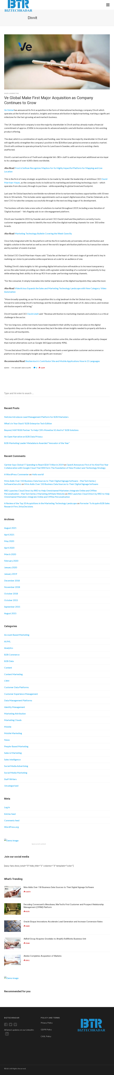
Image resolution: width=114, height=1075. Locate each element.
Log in (7, 807)
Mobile (7, 726)
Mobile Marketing (13, 733)
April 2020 (9, 547)
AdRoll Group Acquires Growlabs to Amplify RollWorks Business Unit (55, 939)
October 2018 (11, 593)
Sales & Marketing (11, 93)
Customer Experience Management (21, 694)
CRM (6, 680)
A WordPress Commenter (16, 474)
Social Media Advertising (16, 766)
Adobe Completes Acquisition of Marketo (43, 956)
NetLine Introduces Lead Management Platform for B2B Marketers (36, 417)
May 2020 (9, 541)
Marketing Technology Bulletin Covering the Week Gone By (43, 233)
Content (8, 667)
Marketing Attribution (15, 713)
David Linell (32, 313)
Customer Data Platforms (16, 687)
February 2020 (11, 560)
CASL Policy (46, 1036)
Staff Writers (10, 779)
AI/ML (7, 641)
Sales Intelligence (12, 759)
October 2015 (11, 600)
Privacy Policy (47, 1023)
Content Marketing (13, 674)
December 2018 (12, 580)
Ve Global (9, 110)
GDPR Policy (46, 1029)
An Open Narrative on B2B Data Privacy (23, 436)
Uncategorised (11, 785)
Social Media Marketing (15, 772)
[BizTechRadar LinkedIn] (6, 1034)
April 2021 (9, 534)
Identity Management (14, 707)
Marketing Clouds (13, 720)
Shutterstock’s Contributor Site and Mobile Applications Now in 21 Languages (62, 361)
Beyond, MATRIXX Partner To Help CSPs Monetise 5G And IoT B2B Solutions (41, 430)
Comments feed (11, 820)
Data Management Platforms (18, 700)
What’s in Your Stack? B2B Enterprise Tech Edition (28, 423)
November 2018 (12, 587)
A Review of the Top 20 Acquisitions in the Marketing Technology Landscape (40, 503)
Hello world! (38, 474)
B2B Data (9, 661)
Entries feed (10, 814)
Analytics (8, 648)
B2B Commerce (11, 654)
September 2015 (12, 606)
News (7, 739)
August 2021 (10, 528)
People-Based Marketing (16, 746)
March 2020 (10, 554)
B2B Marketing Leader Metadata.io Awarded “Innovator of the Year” (37, 443)
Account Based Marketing (16, 634)
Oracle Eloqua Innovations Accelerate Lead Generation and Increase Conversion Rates (63, 921)
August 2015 (10, 613)
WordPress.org (11, 827)
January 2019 (10, 574)
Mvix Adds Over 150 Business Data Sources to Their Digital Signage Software (61, 484)
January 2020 (10, 567)
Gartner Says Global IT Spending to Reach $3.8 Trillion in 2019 (33, 464)
